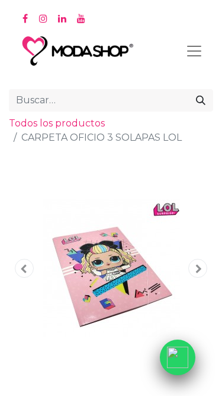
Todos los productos (57, 123)
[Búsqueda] (200, 100)
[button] (24, 268)
